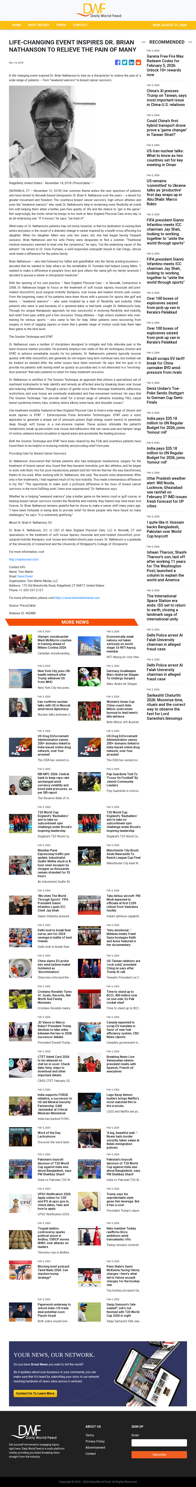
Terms (90, 1435)
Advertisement (95, 1447)
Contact (91, 1454)
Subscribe (159, 1454)
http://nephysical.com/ (24, 559)
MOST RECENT (39, 25)
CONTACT (80, 25)
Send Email (25, 576)
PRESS (61, 25)
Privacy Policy (95, 1441)
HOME (16, 25)
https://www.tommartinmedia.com (77, 598)
